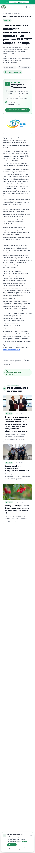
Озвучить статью (14, 72)
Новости (17, 13)
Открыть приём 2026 (16, 110)
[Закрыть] (31, 835)
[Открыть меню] (31, 7)
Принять (12, 845)
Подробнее (23, 841)
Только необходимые (16, 849)
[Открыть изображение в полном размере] (17, 125)
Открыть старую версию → (19, 2)
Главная (8, 13)
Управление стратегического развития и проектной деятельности (16, 372)
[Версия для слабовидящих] (27, 7)
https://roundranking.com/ (11, 350)
